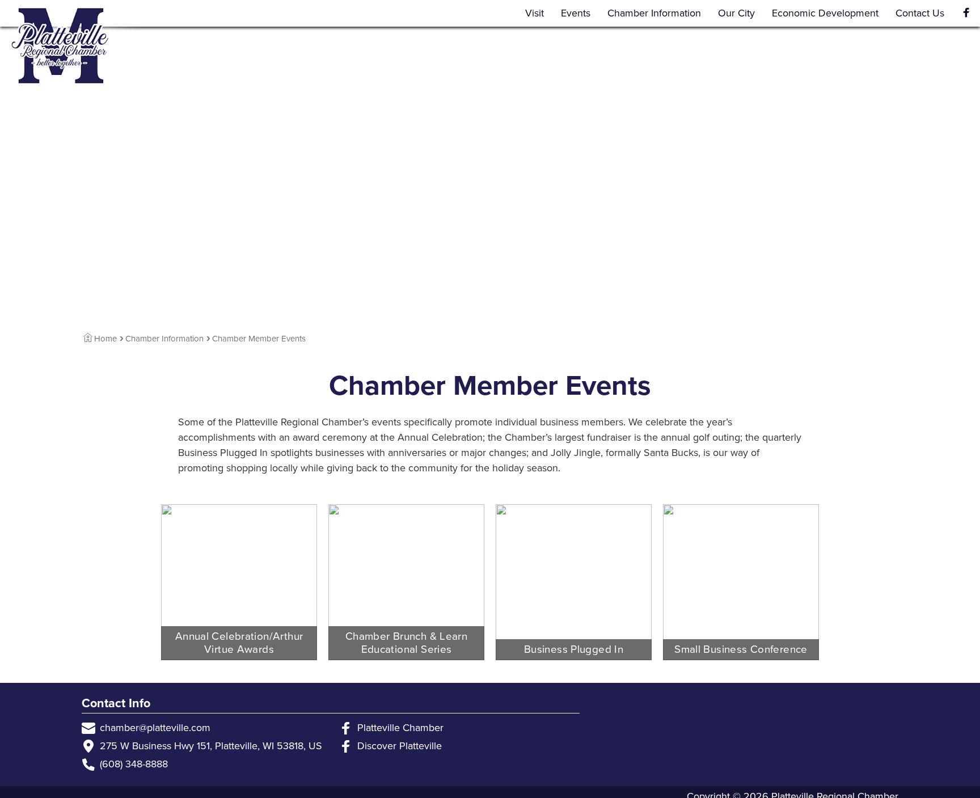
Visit (534, 13)
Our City (736, 13)
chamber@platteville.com (155, 727)
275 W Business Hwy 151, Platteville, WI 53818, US (211, 746)
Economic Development (825, 13)
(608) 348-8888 (134, 764)
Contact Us (919, 13)
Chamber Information (654, 13)
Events (575, 13)
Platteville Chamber (400, 727)
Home (105, 338)
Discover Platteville (399, 746)
